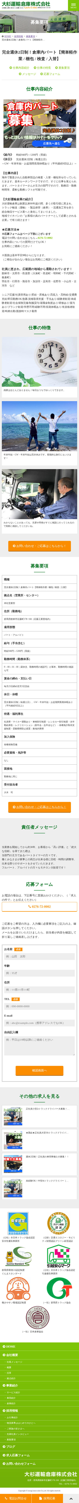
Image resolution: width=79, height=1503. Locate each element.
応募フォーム (52, 74)
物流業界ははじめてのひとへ (21, 1423)
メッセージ (29, 74)
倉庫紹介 (11, 1403)
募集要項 (30, 36)
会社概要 (12, 1354)
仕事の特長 (44, 67)
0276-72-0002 (45, 238)
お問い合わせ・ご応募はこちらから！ (41, 545)
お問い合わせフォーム (21, 1463)
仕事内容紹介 (21, 67)
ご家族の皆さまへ (15, 1428)
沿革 (9, 1373)
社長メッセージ (14, 1362)
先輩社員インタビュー (18, 1434)
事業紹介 (12, 1385)
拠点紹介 (11, 1378)
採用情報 (18, 36)
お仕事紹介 (12, 1417)
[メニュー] (73, 5)
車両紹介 (11, 1398)
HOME (7, 36)
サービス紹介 (13, 1392)
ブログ (10, 1446)
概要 (9, 1367)
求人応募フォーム (18, 1455)
